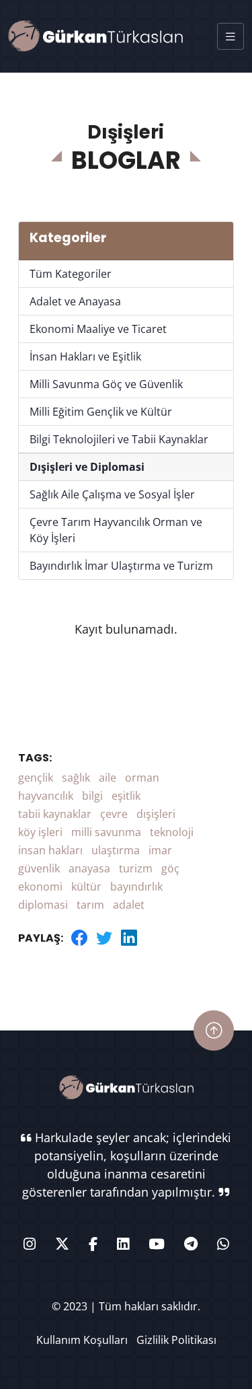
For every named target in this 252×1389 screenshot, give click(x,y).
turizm (136, 868)
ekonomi (40, 886)
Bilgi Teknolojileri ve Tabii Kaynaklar (119, 439)
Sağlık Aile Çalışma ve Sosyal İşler (112, 494)
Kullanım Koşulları (82, 1339)
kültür (86, 886)
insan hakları (50, 850)
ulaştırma (115, 850)
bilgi (92, 795)
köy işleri (40, 832)
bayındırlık (136, 886)
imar (160, 850)
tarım (90, 904)
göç (170, 868)
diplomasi (43, 904)
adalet (128, 904)
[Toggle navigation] (230, 36)
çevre (114, 813)
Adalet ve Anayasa (75, 301)
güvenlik (39, 868)
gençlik (35, 777)
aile (107, 777)
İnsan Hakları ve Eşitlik (85, 356)
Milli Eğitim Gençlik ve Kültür (101, 411)
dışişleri (155, 813)
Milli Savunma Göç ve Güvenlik (106, 384)
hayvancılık (45, 795)
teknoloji (172, 832)
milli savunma (106, 832)
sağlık (76, 777)
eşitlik (126, 795)
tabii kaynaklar (54, 813)
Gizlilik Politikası (176, 1339)
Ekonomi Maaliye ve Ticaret (98, 329)
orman (142, 777)
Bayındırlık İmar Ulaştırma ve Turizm (121, 565)
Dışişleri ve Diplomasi (87, 466)
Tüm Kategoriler (71, 273)
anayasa (89, 868)
